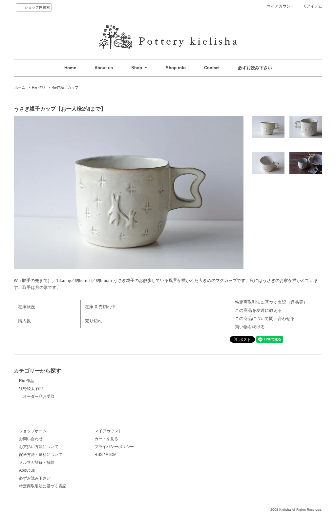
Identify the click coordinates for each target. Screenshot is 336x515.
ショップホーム (33, 431)
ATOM (111, 454)
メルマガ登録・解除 (36, 462)
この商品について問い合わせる (265, 318)
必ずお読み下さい (255, 67)
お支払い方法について (38, 446)
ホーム (19, 87)
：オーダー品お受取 (36, 396)
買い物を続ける (250, 326)
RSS (98, 454)
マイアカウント (280, 6)
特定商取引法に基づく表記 (42, 486)
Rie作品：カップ (65, 87)
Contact (212, 67)
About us (103, 67)
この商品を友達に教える (258, 310)
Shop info (176, 67)
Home (70, 67)
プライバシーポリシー (114, 446)
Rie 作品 (38, 87)
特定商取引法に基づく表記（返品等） (271, 302)
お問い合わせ (31, 439)
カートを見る (106, 439)
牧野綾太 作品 (31, 388)
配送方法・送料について (40, 454)
